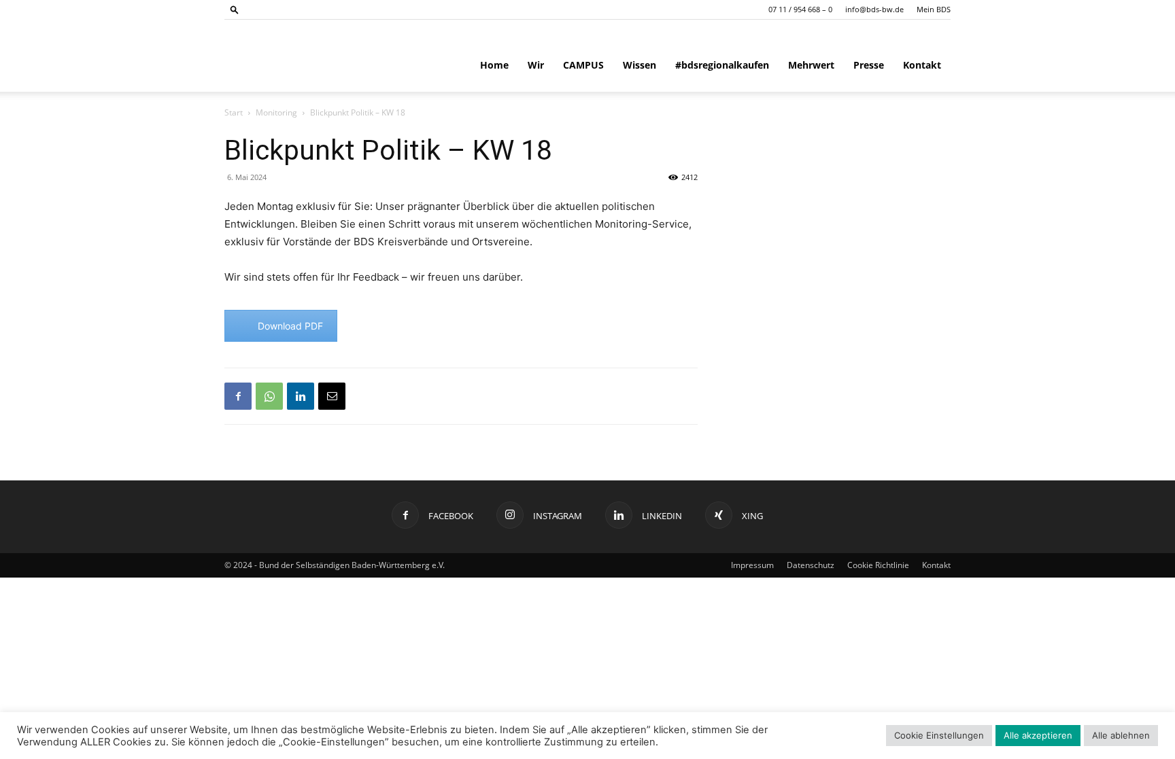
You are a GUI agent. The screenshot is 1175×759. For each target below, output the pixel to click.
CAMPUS (583, 64)
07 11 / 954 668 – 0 (800, 9)
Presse (868, 64)
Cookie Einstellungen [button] (939, 735)
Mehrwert (811, 64)
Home (494, 64)
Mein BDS (934, 9)
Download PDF (290, 326)
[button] (234, 9)
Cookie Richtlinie (878, 565)
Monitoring (276, 112)
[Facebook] (238, 396)
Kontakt (922, 64)
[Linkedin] (300, 396)
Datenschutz (810, 565)
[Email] (331, 396)
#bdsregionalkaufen (722, 64)
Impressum (752, 565)
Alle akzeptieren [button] (1038, 735)
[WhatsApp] (269, 396)
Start (233, 112)
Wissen (639, 64)
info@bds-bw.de (874, 9)
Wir (536, 64)
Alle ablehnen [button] (1121, 735)
